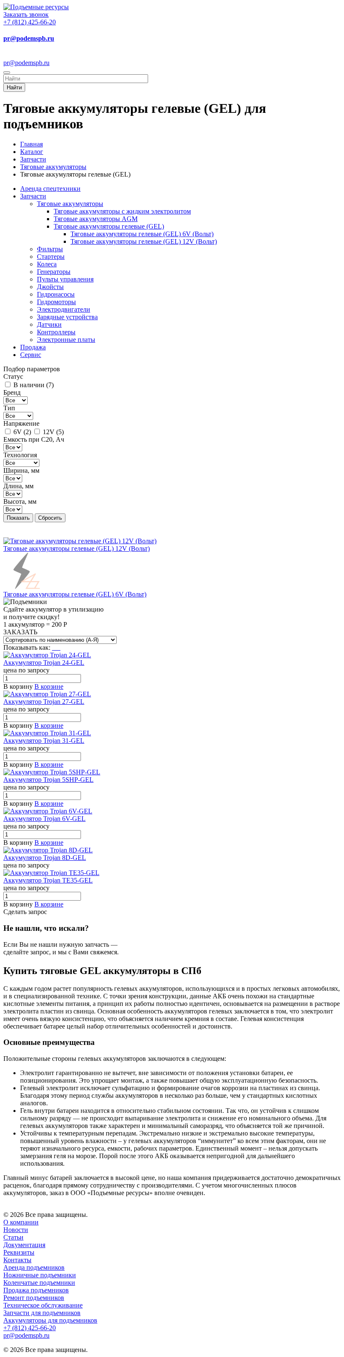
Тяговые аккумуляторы (70, 203)
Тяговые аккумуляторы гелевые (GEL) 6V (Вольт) (142, 233)
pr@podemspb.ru (28, 38)
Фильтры (50, 249)
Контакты (17, 1259)
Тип (9, 408)
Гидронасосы (56, 294)
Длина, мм (18, 486)
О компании (21, 1222)
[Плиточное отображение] (53, 647)
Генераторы (53, 271)
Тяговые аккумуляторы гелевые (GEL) (109, 226)
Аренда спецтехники (50, 188)
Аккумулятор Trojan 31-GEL (43, 740)
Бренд (12, 392)
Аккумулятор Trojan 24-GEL (43, 662)
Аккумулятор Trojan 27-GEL (43, 701)
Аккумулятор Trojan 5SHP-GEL (48, 779)
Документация (24, 1244)
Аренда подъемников (34, 1267)
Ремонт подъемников (33, 1297)
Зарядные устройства (67, 316)
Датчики (49, 324)
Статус (13, 376)
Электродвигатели (63, 309)
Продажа (33, 347)
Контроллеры (56, 332)
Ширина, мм (21, 470)
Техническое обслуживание (43, 1305)
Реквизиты (18, 1252)
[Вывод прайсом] (59, 647)
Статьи (13, 1237)
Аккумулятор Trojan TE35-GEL (48, 880)
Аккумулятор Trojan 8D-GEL (44, 857)
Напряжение (21, 423)
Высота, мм (19, 501)
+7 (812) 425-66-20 (29, 22)
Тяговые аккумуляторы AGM (96, 218)
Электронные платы (66, 339)
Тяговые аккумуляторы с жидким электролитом (122, 211)
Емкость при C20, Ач (33, 439)
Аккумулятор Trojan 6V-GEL (44, 818)
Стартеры (51, 256)
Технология (20, 454)
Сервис (30, 354)
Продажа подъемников (36, 1290)
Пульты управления (65, 279)
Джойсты (50, 286)
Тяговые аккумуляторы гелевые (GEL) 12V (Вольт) (143, 241)
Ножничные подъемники (39, 1275)
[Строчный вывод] (57, 647)
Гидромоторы (56, 301)
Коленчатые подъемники (39, 1282)
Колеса (47, 264)
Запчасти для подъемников (42, 1312)
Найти (14, 87)
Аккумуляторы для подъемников (50, 1320)
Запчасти (33, 196)
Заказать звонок (26, 14)
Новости (15, 1229)
